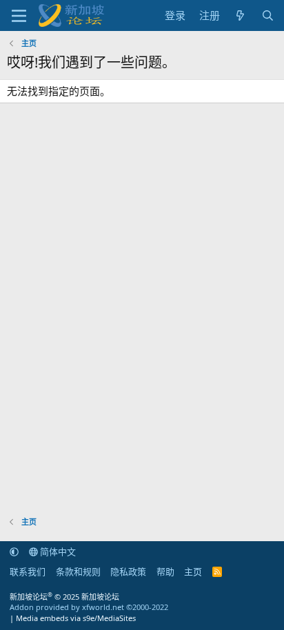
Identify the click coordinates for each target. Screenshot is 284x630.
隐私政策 (128, 571)
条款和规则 (78, 571)
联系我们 (27, 571)
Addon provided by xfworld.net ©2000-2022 (89, 607)
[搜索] (267, 15)
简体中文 (57, 551)
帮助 (165, 571)
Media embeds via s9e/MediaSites (76, 618)
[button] (14, 551)
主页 (193, 571)
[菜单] (19, 16)
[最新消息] (240, 15)
